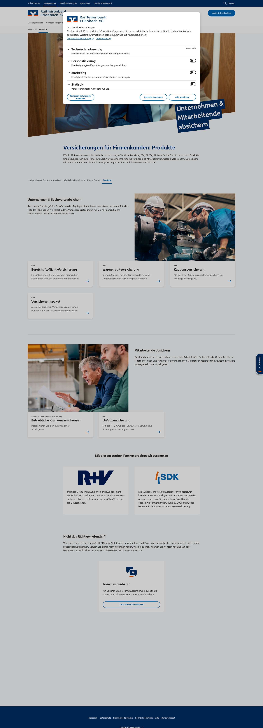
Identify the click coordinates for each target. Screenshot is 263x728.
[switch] (193, 60)
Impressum (102, 38)
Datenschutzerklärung (79, 38)
